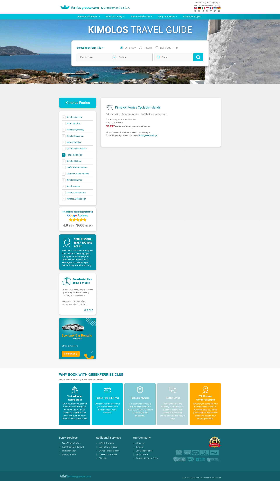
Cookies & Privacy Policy (147, 458)
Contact (139, 447)
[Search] (198, 57)
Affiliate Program (106, 443)
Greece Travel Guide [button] (140, 16)
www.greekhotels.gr (148, 135)
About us (140, 443)
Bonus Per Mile (69, 454)
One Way (130, 47)
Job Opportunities (144, 451)
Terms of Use (142, 454)
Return (148, 47)
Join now (88, 309)
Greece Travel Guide (108, 454)
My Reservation (69, 451)
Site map (103, 458)
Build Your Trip (169, 47)
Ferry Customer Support (73, 447)
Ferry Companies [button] (166, 16)
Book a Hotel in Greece (109, 451)
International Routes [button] (88, 16)
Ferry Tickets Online (71, 443)
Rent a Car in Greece (108, 447)
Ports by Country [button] (114, 16)
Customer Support (192, 16)
